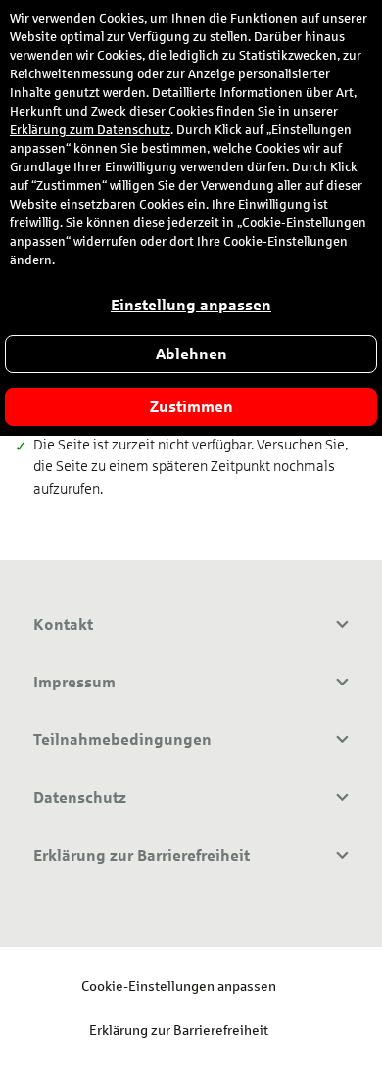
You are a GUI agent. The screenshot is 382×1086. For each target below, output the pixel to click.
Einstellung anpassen (191, 305)
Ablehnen (191, 354)
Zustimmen (191, 407)
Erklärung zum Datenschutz (90, 130)
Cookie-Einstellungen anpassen (178, 985)
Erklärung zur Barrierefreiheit (178, 1029)
